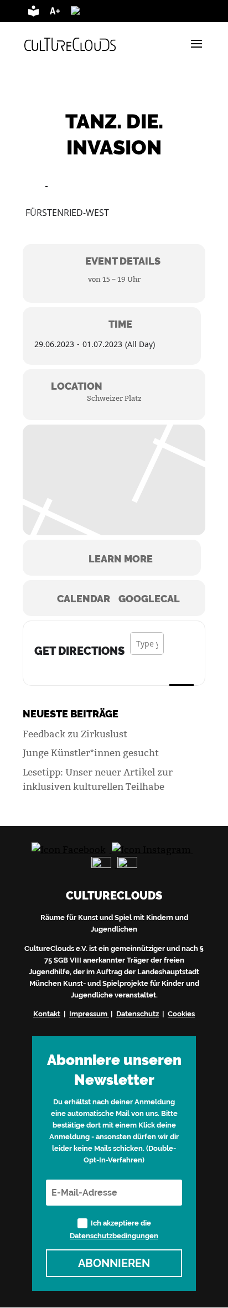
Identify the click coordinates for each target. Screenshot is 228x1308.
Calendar (83, 599)
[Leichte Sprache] (33, 13)
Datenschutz (137, 1013)
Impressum (88, 1013)
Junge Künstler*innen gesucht (91, 752)
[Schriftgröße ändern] (55, 13)
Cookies (181, 1013)
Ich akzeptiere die (114, 1229)
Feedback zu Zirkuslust (75, 734)
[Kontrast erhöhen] (110, 13)
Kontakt (46, 1013)
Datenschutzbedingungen (114, 1235)
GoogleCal (149, 599)
